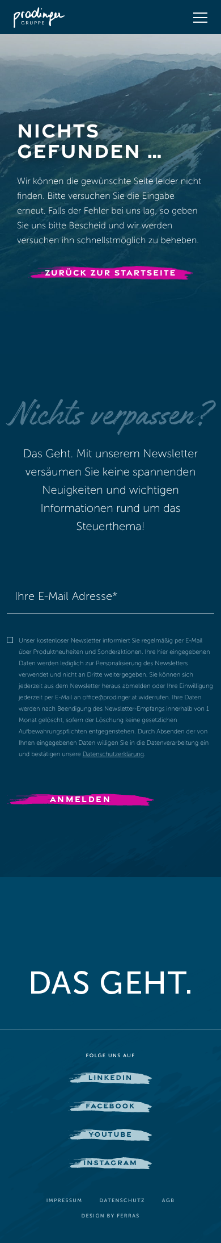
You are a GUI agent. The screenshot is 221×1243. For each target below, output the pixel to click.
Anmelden (80, 799)
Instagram (110, 1162)
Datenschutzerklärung (113, 754)
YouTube (110, 1133)
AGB (168, 1201)
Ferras (128, 1216)
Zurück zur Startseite (110, 273)
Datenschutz (121, 1201)
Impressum (64, 1201)
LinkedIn (110, 1077)
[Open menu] (200, 17)
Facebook (110, 1105)
